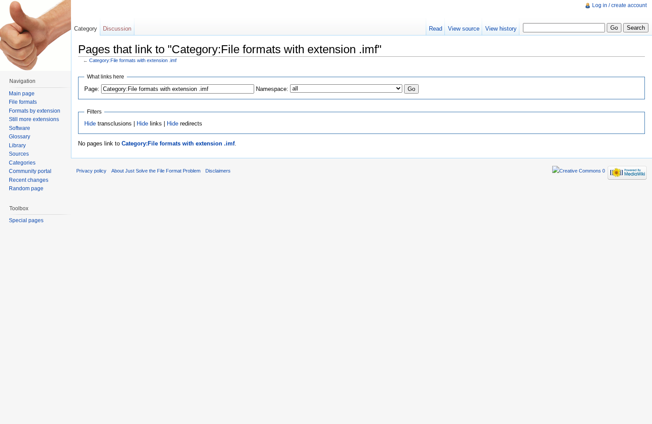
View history (501, 28)
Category (85, 28)
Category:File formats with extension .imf (133, 60)
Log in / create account (619, 5)
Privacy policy (91, 170)
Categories (22, 163)
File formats (23, 102)
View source (463, 28)
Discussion (117, 28)
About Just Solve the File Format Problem (155, 170)
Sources (19, 154)
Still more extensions (34, 119)
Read (435, 28)
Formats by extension (34, 111)
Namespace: (272, 89)
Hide (90, 123)
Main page (22, 93)
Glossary (19, 136)
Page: (91, 89)
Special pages (26, 220)
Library (17, 145)
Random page (26, 188)
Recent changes (28, 180)
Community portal (30, 171)
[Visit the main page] (35, 35)
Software (19, 128)
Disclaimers (218, 170)
